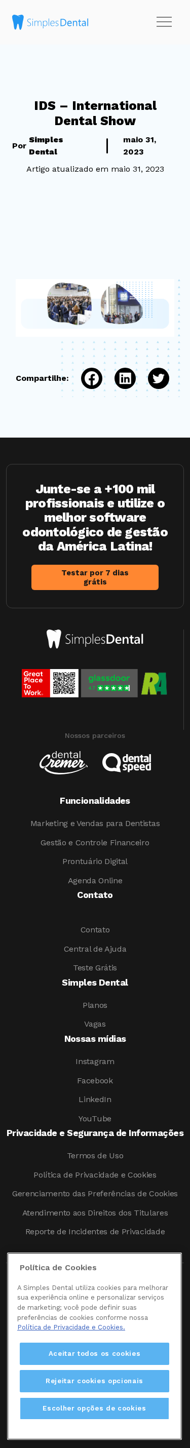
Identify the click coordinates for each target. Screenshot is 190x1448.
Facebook (94, 1080)
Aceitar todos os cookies (95, 1353)
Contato (95, 929)
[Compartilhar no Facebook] (85, 378)
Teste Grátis (95, 967)
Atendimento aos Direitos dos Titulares (95, 1213)
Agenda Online (95, 880)
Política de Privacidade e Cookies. (71, 1327)
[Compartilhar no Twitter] (152, 378)
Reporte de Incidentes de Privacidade (95, 1231)
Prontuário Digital (95, 861)
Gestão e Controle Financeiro (95, 842)
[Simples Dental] (50, 22)
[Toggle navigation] (164, 22)
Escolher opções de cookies (94, 1408)
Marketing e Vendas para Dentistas (95, 823)
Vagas (94, 1024)
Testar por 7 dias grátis (95, 577)
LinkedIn (95, 1099)
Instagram (94, 1061)
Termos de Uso (95, 1155)
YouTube (95, 1118)
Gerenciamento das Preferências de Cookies (95, 1193)
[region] (94, 1346)
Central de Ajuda (95, 949)
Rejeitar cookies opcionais (94, 1381)
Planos (95, 1005)
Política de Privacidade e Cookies (94, 1175)
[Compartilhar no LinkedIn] (119, 378)
